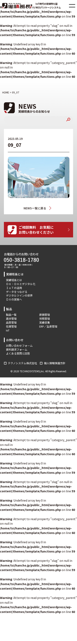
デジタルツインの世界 (19, 295)
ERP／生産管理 (48, 326)
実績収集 (44, 322)
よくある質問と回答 (18, 353)
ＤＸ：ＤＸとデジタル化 (20, 284)
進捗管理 (11, 318)
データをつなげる (16, 292)
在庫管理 (11, 326)
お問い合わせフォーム (19, 346)
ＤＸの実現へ (14, 299)
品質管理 (11, 322)
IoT (7, 330)
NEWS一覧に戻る (35, 208)
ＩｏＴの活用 (14, 288)
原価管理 (44, 315)
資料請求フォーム (16, 349)
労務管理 (44, 318)
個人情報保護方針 (54, 363)
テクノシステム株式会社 (22, 363)
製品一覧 (11, 315)
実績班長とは (14, 280)
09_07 (51, 208)
